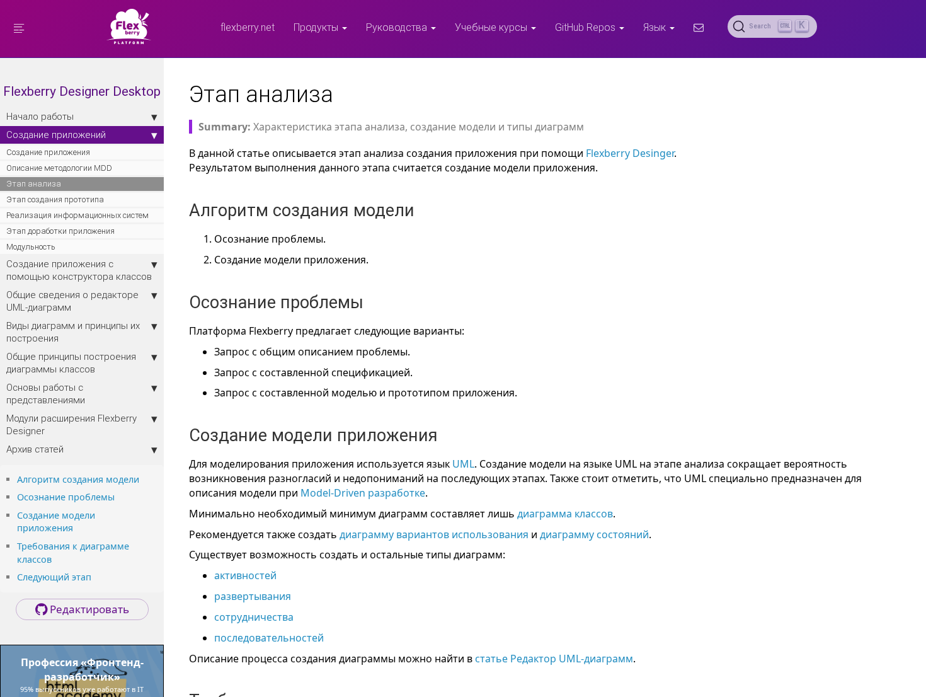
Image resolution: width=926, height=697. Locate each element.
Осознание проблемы (66, 497)
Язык (655, 27)
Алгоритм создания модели (78, 479)
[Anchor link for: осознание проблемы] (119, 496)
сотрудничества (254, 617)
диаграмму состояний (594, 534)
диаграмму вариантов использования (434, 534)
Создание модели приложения (56, 521)
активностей (245, 575)
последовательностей (269, 638)
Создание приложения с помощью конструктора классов (79, 270)
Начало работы (40, 116)
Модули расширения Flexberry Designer (71, 424)
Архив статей (35, 449)
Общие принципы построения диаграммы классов (71, 362)
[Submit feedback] (698, 27)
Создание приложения (48, 152)
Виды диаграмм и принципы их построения (73, 332)
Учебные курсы (492, 27)
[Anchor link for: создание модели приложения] (77, 527)
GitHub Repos (586, 27)
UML (463, 464)
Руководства (398, 27)
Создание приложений (56, 135)
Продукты (317, 27)
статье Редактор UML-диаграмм (554, 658)
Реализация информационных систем (77, 215)
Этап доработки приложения (60, 231)
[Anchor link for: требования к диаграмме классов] (56, 558)
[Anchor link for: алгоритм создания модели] (143, 478)
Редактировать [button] (88, 609)
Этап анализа (33, 183)
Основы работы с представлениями (45, 393)
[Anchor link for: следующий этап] (95, 576)
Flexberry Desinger (630, 153)
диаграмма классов (565, 514)
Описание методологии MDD (59, 168)
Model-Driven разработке (362, 493)
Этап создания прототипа (55, 199)
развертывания (252, 596)
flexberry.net (247, 27)
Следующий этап (54, 577)
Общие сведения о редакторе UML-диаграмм (72, 301)
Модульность (30, 246)
